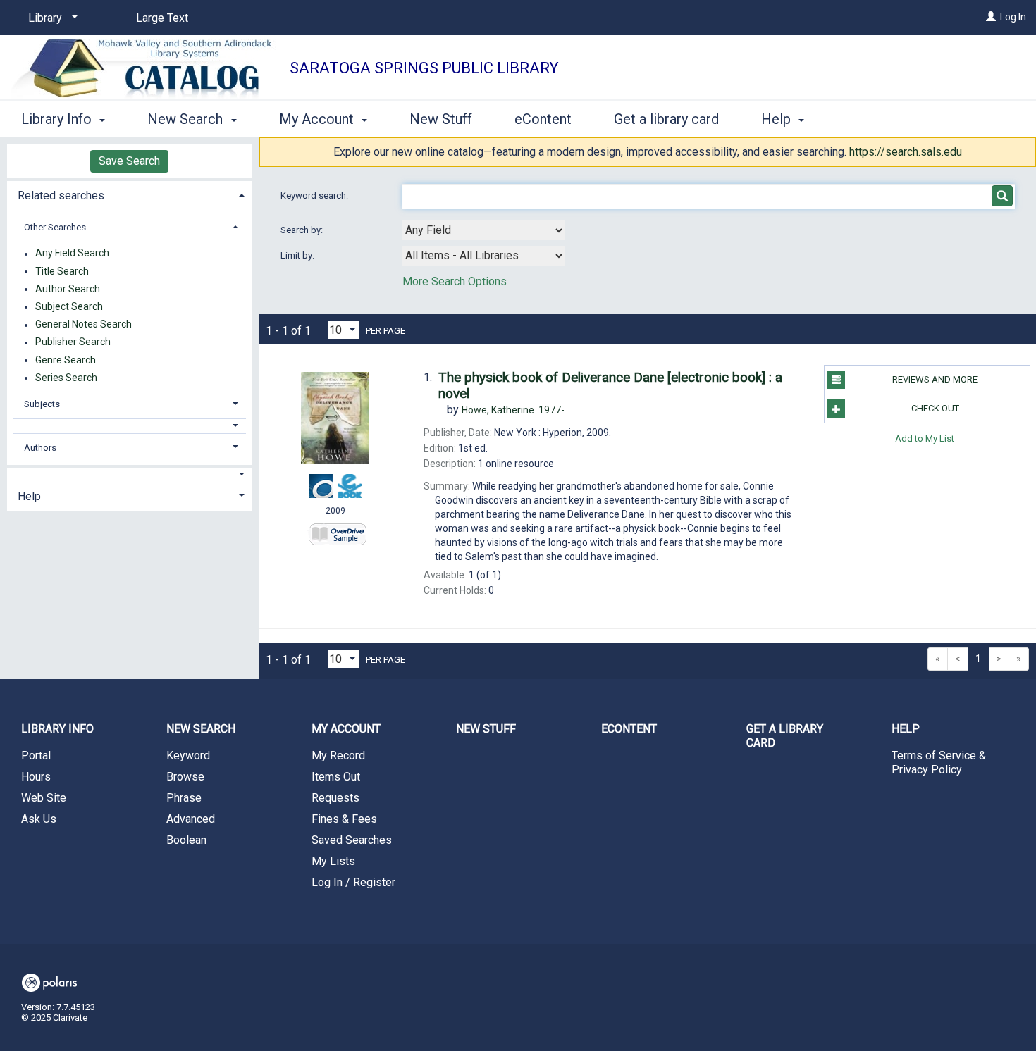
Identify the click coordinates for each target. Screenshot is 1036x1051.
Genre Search (65, 360)
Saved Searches (352, 840)
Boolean (186, 840)
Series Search (66, 377)
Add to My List (924, 438)
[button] (129, 425)
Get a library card (666, 119)
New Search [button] (186, 119)
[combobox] (483, 230)
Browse (185, 776)
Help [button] (777, 119)
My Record (338, 755)
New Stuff (440, 119)
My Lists (333, 861)
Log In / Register (353, 882)
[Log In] (991, 17)
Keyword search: (315, 195)
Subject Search (69, 306)
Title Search (62, 271)
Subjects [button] (42, 404)
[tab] (129, 194)
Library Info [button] (58, 119)
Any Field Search (72, 253)
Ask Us (38, 819)
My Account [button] (318, 119)
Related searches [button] (61, 195)
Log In (1013, 17)
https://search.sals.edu (905, 151)
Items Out (336, 776)
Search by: (302, 230)
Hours (36, 776)
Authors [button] (40, 447)
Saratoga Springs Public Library (424, 68)
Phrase (184, 797)
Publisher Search (73, 342)
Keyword (188, 755)
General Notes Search (83, 324)
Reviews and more (935, 379)
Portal (36, 755)
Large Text (162, 18)
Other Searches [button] (55, 227)
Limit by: (298, 255)
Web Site (43, 797)
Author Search (67, 288)
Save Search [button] (129, 161)
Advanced (190, 819)
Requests (335, 797)
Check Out (935, 408)
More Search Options (454, 281)
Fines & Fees (344, 819)
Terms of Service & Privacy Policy (939, 762)
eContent (543, 119)
